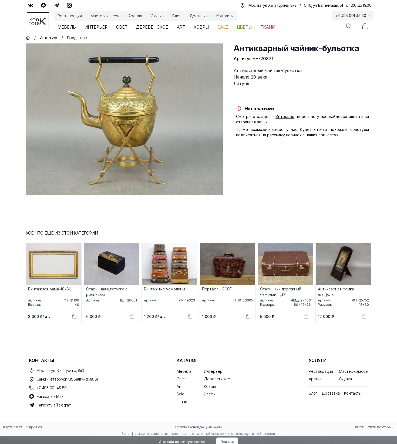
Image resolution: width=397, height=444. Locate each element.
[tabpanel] (124, 119)
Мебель (67, 27)
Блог (176, 15)
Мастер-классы (105, 15)
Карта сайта (12, 427)
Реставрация (70, 15)
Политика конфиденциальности (198, 427)
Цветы (244, 27)
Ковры (201, 27)
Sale (222, 27)
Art (181, 27)
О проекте (34, 427)
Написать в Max (49, 396)
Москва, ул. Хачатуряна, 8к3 (60, 370)
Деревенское (152, 27)
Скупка (157, 15)
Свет (121, 27)
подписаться (248, 135)
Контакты (225, 15)
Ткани (267, 27)
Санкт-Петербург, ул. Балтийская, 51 (67, 379)
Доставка (199, 15)
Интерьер (96, 27)
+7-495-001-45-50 (350, 15)
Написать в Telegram (54, 405)
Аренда (135, 15)
